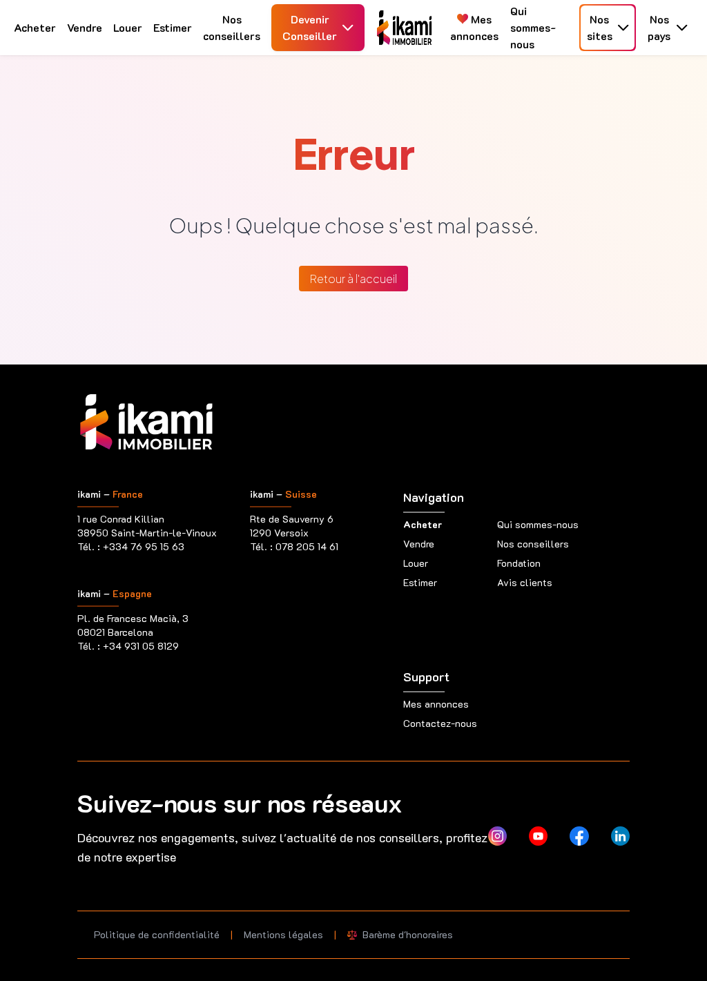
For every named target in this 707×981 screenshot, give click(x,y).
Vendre (84, 27)
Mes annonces (474, 27)
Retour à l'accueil (353, 278)
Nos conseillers (231, 27)
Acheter (35, 27)
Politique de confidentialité (157, 934)
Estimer (172, 27)
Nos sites (599, 27)
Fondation (519, 563)
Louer (127, 27)
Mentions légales (283, 934)
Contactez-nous (440, 723)
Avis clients (524, 582)
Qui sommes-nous (533, 27)
